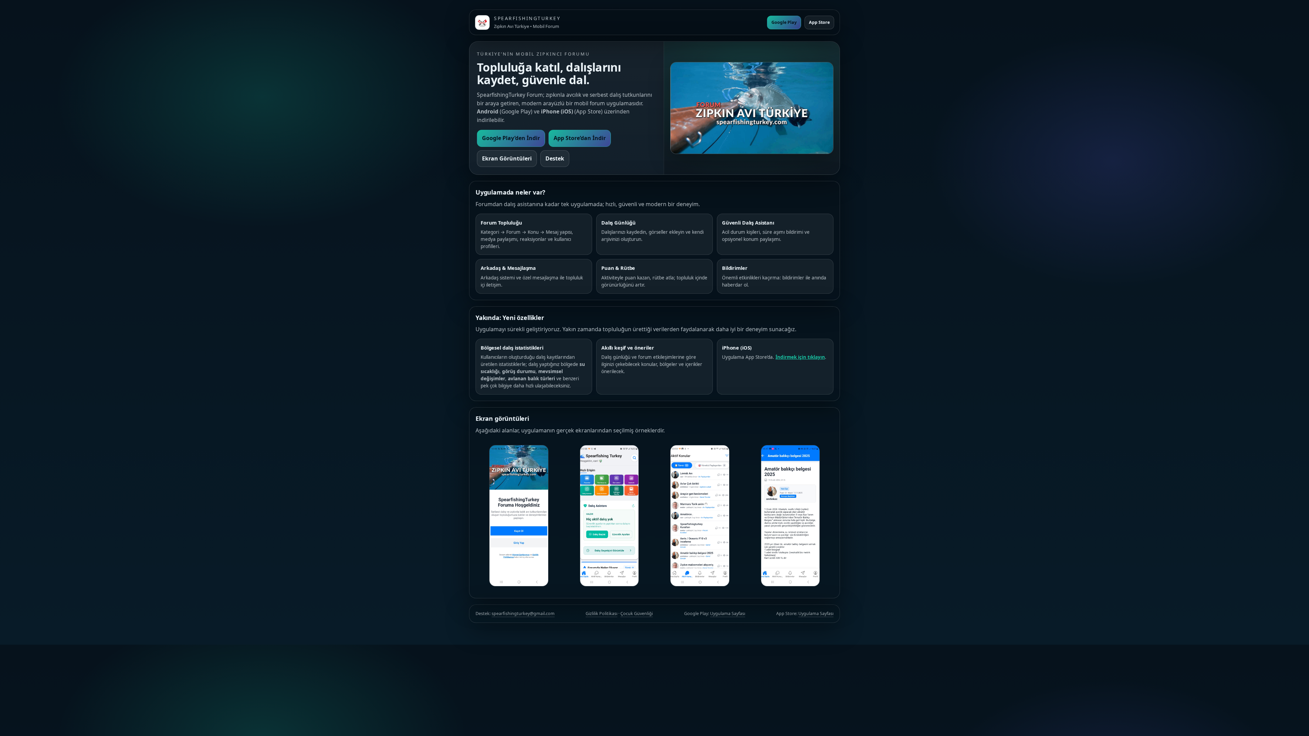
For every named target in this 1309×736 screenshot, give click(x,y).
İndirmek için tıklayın (800, 357)
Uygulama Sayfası (727, 613)
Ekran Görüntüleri (507, 158)
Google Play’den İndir (511, 138)
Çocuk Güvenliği (636, 613)
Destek (554, 158)
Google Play (784, 22)
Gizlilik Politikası (601, 613)
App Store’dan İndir (580, 138)
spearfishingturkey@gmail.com (523, 613)
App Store (819, 22)
